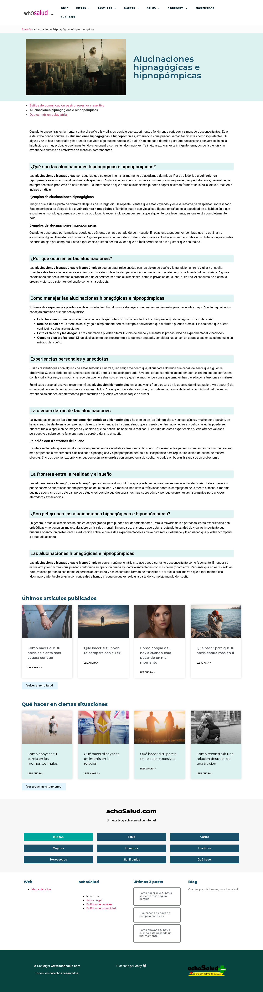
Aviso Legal (94, 900)
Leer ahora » (36, 773)
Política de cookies (99, 904)
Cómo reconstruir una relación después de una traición (215, 758)
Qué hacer (67, 17)
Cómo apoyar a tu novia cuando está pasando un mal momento (155, 932)
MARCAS (129, 8)
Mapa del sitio (41, 889)
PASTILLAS (105, 8)
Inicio (64, 8)
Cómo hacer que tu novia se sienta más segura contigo (44, 653)
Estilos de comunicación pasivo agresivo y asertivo (67, 105)
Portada (27, 29)
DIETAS (81, 8)
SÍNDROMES (175, 8)
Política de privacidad (101, 908)
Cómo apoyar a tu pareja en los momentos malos (43, 758)
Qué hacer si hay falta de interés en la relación (102, 758)
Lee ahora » (35, 667)
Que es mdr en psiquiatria (48, 114)
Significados (204, 8)
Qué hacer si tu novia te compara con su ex (154, 914)
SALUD (151, 8)
